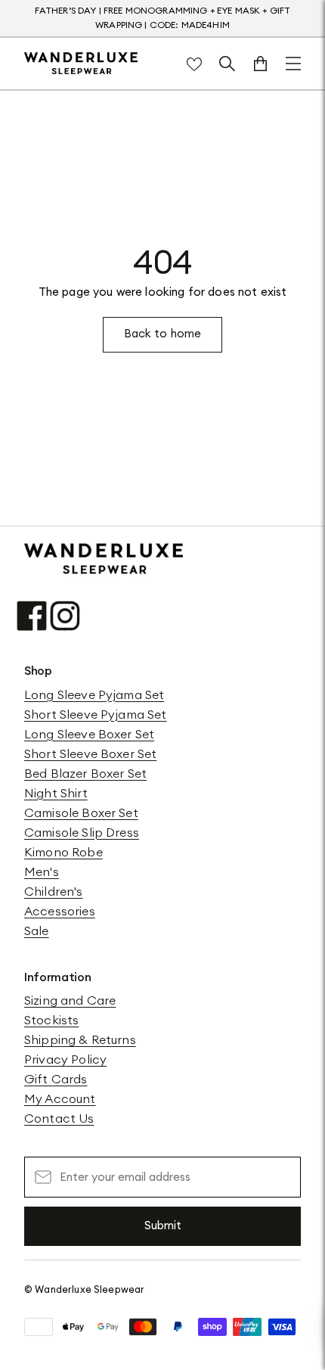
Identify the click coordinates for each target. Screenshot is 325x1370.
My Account (60, 1099)
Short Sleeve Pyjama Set (95, 715)
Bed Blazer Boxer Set (85, 774)
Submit (162, 1226)
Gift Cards (56, 1079)
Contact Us (59, 1119)
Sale (36, 931)
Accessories (59, 912)
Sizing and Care (70, 1001)
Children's (53, 892)
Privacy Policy (65, 1060)
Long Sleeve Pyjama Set (94, 695)
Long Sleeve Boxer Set (89, 734)
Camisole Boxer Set (81, 813)
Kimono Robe (63, 853)
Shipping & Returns (80, 1040)
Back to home (163, 334)
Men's (41, 872)
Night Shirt (56, 794)
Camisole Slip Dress (81, 833)
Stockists (51, 1020)
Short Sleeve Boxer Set (90, 754)
